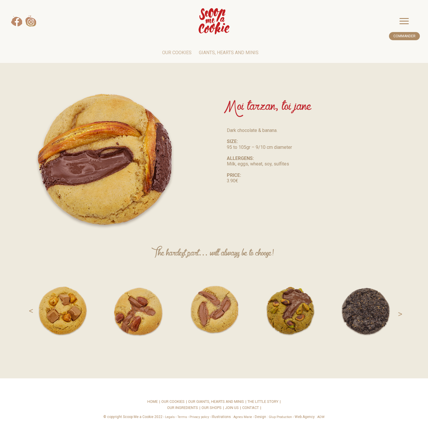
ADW (321, 417)
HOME (152, 402)
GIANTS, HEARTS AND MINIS (229, 52)
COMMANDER (404, 36)
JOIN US (232, 408)
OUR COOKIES (177, 52)
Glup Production (280, 417)
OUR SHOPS (211, 408)
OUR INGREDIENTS (182, 408)
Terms (182, 417)
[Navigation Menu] (409, 21)
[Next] (400, 310)
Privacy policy (199, 417)
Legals (170, 417)
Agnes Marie (243, 417)
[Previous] (28, 310)
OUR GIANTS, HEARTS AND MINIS (216, 402)
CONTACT (250, 408)
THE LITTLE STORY (262, 402)
